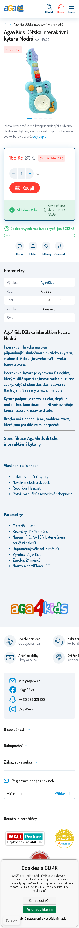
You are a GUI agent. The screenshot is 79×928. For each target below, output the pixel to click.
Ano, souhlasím (40, 909)
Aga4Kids (47, 282)
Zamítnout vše (39, 901)
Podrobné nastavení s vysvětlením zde (39, 918)
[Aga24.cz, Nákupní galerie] (5, 24)
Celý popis (39, 136)
